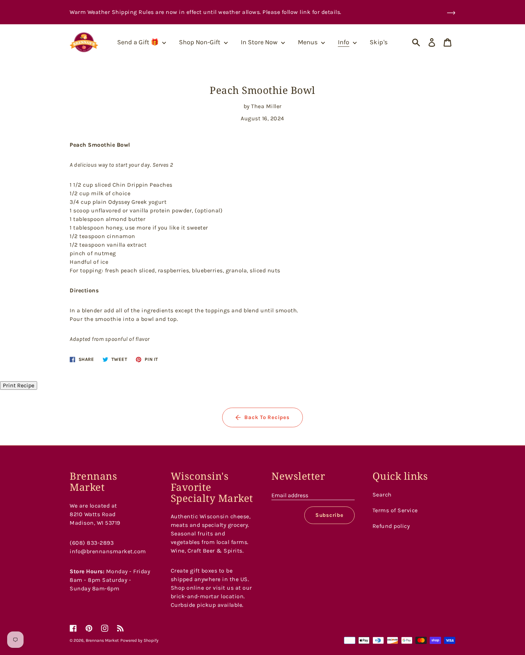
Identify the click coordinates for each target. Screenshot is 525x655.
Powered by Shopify (139, 640)
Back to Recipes (266, 417)
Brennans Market (102, 640)
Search (382, 494)
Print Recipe (18, 385)
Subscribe (329, 515)
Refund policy (391, 526)
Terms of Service (395, 510)
